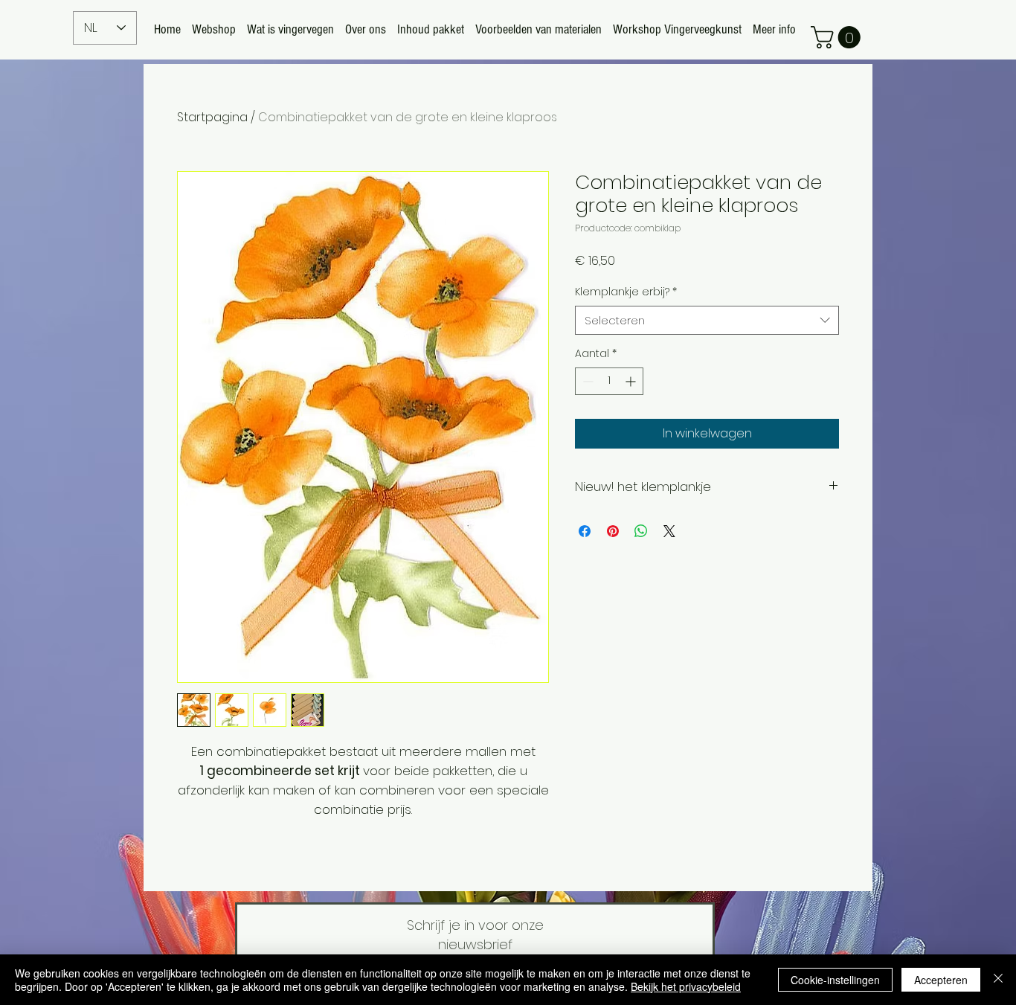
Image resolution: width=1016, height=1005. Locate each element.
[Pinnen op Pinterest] (613, 531)
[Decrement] (586, 381)
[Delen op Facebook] (585, 531)
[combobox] (707, 320)
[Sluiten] (998, 979)
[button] (838, 37)
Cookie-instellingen (835, 979)
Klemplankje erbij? (626, 292)
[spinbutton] (609, 381)
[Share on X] (669, 531)
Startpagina (212, 117)
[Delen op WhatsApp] (641, 531)
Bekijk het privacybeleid (686, 986)
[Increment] (632, 381)
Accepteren (941, 979)
